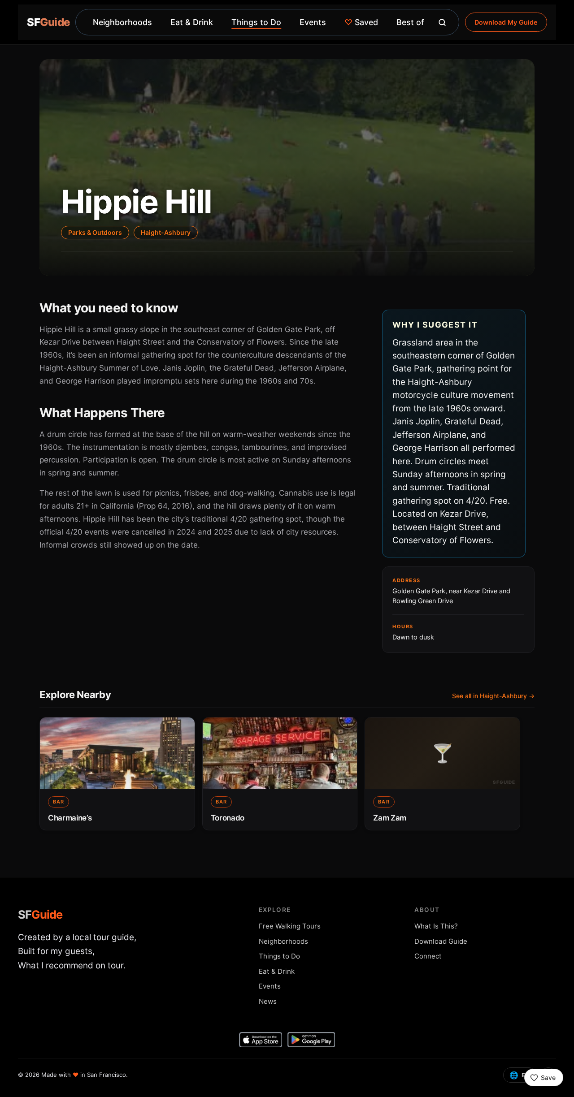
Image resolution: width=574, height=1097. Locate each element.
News (268, 1001)
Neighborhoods (122, 22)
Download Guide (440, 941)
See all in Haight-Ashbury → (493, 696)
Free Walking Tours (290, 926)
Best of (410, 22)
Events (313, 22)
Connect (428, 956)
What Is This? (436, 926)
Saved (361, 22)
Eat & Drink (191, 22)
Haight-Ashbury (166, 232)
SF (40, 914)
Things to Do (256, 22)
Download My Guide (506, 22)
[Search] (442, 22)
